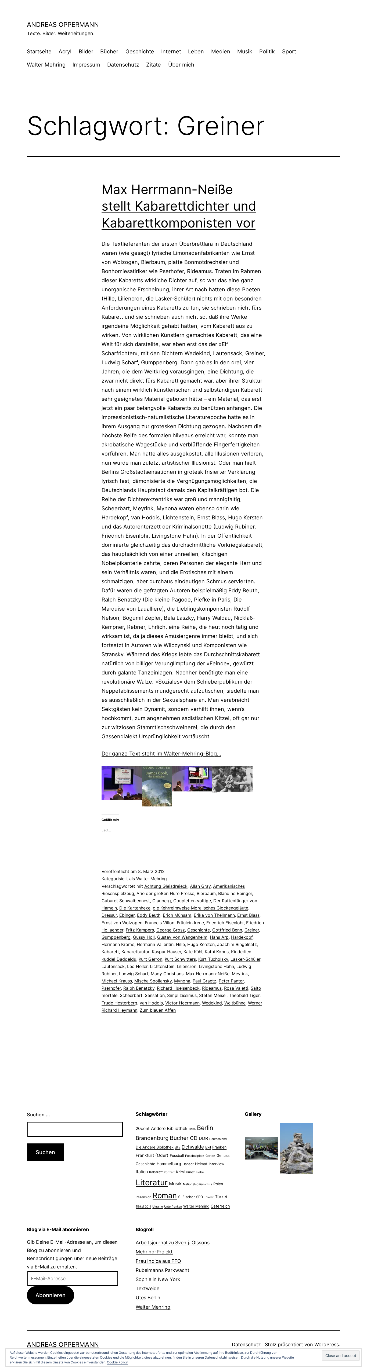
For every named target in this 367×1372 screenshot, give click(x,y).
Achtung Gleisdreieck (166, 886)
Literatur (152, 1182)
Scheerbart (131, 995)
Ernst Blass (248, 915)
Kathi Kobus (217, 951)
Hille (180, 944)
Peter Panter (231, 981)
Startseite (39, 51)
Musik (244, 51)
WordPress (326, 1344)
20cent (143, 1128)
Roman (165, 1195)
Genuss (223, 1155)
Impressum (86, 64)
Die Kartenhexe (134, 908)
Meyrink (240, 973)
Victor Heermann (182, 1003)
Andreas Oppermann (63, 24)
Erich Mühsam (177, 915)
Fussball (177, 1155)
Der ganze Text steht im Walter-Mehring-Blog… (161, 753)
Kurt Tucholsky (213, 959)
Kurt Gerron (150, 959)
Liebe (200, 1172)
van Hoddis (151, 1003)
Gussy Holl (144, 937)
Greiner (251, 930)
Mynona (182, 981)
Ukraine (157, 1206)
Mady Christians (167, 973)
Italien (142, 1171)
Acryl (65, 51)
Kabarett (110, 951)
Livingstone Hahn (216, 966)
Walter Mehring (46, 64)
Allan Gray (200, 886)
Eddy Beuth (148, 915)
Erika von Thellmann (214, 915)
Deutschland (218, 1139)
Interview (216, 1164)
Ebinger (127, 915)
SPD (199, 1197)
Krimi (180, 1172)
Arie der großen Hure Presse (165, 893)
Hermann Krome (118, 944)
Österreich (220, 1206)
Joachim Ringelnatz (237, 944)
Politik (267, 51)
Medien (220, 51)
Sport (289, 51)
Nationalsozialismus (197, 1184)
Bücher (109, 51)
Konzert (169, 1172)
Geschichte (139, 51)
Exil (208, 1147)
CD (193, 1138)
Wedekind (212, 1003)
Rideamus (212, 988)
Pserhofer (111, 988)
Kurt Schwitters (180, 959)
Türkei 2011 (143, 1206)
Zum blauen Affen (158, 1010)
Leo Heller (137, 966)
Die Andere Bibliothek (155, 1147)
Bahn (192, 1129)
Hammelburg (169, 1163)
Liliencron (186, 966)
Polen (218, 1184)
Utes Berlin (148, 1297)
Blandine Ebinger (235, 893)
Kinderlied (241, 951)
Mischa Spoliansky (153, 981)
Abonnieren (50, 1295)
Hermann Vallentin (155, 944)
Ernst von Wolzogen (122, 922)
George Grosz (170, 930)
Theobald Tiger (244, 995)
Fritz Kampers (140, 930)
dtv (177, 1147)
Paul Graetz (204, 981)
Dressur (109, 915)
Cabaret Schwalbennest (126, 900)
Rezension (143, 1197)
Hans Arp (219, 937)
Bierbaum (206, 893)
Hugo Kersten (201, 944)
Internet (171, 51)
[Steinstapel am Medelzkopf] (296, 1148)
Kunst (190, 1172)
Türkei (221, 1196)
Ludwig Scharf (133, 973)
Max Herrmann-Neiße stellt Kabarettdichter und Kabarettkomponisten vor (179, 206)
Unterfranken (173, 1206)
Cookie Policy (117, 1362)
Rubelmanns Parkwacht (162, 1270)
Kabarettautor (135, 951)
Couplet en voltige (192, 900)
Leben (196, 51)
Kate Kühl (193, 951)
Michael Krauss (117, 981)
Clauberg (161, 900)
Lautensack (113, 966)
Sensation (155, 995)
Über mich (181, 64)
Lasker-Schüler (245, 959)
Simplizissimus (182, 995)
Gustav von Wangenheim (182, 937)
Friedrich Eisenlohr (225, 922)
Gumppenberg (116, 937)
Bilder (86, 51)
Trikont (209, 1197)
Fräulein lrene (190, 922)
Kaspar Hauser (166, 951)
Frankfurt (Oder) (152, 1155)
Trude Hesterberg (119, 1003)
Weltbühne (235, 1003)
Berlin (205, 1128)
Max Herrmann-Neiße (207, 973)
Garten (210, 1156)
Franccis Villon (159, 922)
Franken (219, 1147)
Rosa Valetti (236, 988)
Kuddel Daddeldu (119, 959)
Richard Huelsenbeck (178, 988)
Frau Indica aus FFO (158, 1261)
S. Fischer (186, 1197)
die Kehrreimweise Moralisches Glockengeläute (200, 908)
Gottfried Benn (227, 930)
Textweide (147, 1288)
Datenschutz (123, 64)
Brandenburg (152, 1138)
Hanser (188, 1164)
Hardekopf (242, 937)
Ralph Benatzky (138, 988)
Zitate (153, 64)
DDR (203, 1138)
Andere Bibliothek (169, 1128)
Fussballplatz (194, 1156)
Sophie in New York (158, 1279)
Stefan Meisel (212, 995)
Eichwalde (193, 1147)
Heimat (201, 1164)
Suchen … (38, 1114)
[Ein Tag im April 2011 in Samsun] (261, 1148)
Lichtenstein (162, 966)
